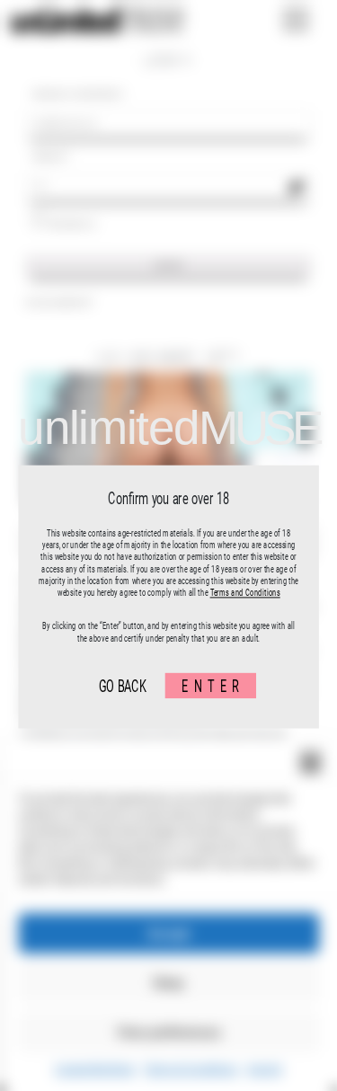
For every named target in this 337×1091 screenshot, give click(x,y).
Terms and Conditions (244, 593)
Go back (122, 685)
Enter (213, 685)
